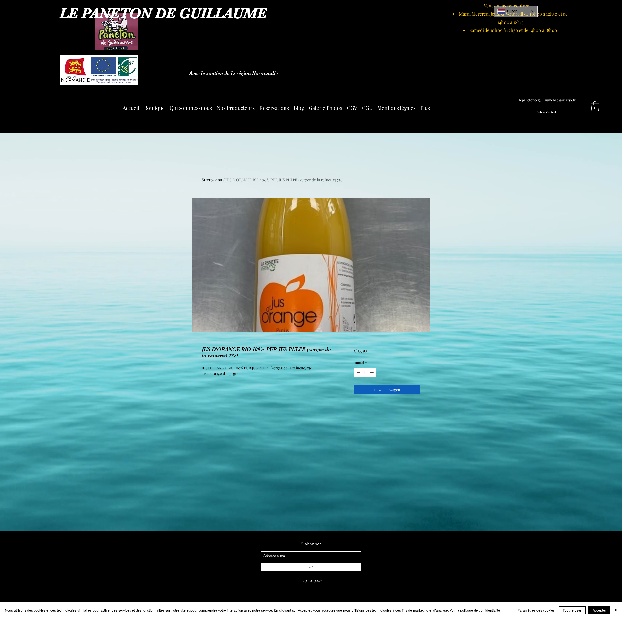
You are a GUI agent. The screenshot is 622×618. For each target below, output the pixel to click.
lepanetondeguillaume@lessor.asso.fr (547, 100)
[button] (595, 106)
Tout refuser (572, 610)
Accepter (599, 610)
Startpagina (212, 179)
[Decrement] (358, 372)
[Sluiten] (616, 610)
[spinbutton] (365, 372)
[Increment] (372, 372)
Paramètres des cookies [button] (536, 610)
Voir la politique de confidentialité (475, 610)
